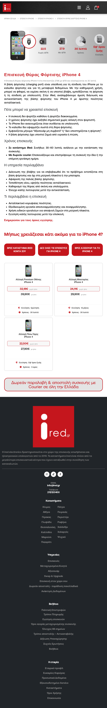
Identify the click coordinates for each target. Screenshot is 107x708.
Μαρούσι (46, 537)
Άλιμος (46, 507)
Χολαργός (63, 532)
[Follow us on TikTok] (53, 474)
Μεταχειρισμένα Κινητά (53, 566)
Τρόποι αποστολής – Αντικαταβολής (53, 633)
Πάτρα (61, 507)
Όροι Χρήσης (54, 693)
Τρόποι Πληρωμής (54, 614)
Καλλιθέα (46, 532)
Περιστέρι (63, 517)
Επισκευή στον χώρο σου (53, 581)
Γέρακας (46, 517)
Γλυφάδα (46, 522)
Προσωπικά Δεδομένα (54, 677)
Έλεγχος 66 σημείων (53, 629)
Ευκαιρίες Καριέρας (54, 673)
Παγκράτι (46, 542)
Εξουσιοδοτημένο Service (54, 683)
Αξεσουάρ (53, 571)
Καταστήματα (54, 688)
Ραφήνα (62, 522)
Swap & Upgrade (53, 576)
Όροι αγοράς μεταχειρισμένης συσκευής (53, 624)
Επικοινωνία (54, 698)
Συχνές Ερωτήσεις (53, 643)
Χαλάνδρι (63, 527)
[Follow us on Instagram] (46, 474)
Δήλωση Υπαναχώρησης (53, 638)
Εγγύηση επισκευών (53, 619)
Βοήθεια (53, 648)
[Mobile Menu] (79, 8)
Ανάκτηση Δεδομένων (53, 591)
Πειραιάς (62, 512)
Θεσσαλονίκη (48, 527)
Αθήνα (46, 512)
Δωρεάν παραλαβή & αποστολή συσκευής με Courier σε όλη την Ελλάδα (53, 384)
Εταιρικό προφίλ (54, 668)
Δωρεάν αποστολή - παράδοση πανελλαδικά (53, 586)
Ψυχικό (62, 537)
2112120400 (53, 492)
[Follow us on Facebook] (60, 474)
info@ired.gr (53, 485)
